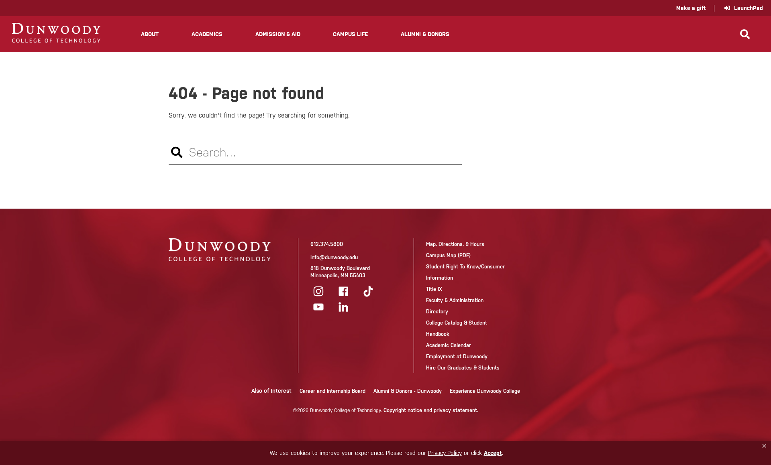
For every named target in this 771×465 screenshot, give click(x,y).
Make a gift (691, 8)
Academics (207, 34)
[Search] (745, 34)
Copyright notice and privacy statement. (430, 410)
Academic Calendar (448, 345)
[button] (764, 446)
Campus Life (350, 34)
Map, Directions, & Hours (455, 244)
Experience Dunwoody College (485, 391)
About (150, 34)
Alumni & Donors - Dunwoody (407, 391)
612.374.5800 (326, 244)
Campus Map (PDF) (448, 255)
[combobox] (315, 152)
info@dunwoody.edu (334, 257)
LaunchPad (748, 8)
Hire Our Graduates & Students (463, 368)
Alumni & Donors (425, 34)
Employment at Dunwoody (456, 356)
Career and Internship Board (332, 391)
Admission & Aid (277, 34)
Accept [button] (493, 453)
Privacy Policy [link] (445, 453)
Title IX (434, 289)
